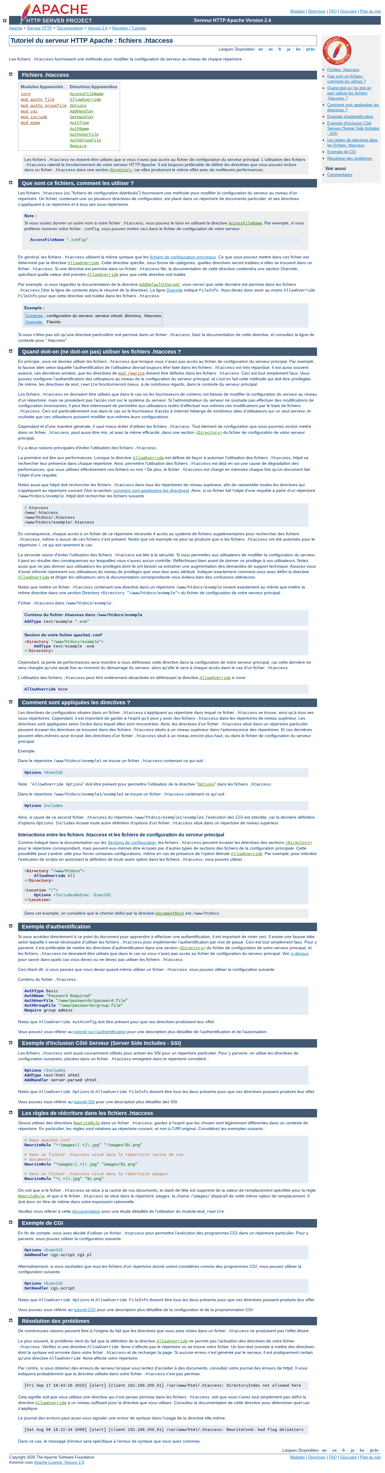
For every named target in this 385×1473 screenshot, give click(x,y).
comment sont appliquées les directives (150, 490)
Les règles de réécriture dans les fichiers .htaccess (352, 142)
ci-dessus (300, 953)
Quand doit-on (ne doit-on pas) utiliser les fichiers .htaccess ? (349, 93)
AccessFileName (86, 93)
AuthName (79, 128)
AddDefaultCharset (159, 284)
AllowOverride (85, 99)
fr (279, 49)
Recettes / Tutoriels (129, 28)
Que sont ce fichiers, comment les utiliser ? (346, 79)
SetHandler (82, 117)
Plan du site (370, 11)
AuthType (79, 122)
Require (78, 146)
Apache (15, 28)
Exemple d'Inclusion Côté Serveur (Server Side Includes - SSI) (353, 128)
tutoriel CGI (85, 1309)
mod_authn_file (37, 99)
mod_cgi (29, 111)
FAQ (333, 11)
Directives (317, 11)
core (25, 93)
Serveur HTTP (39, 28)
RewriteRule (86, 1123)
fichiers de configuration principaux (183, 257)
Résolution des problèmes (349, 158)
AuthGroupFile (85, 140)
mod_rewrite (131, 373)
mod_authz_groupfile (43, 105)
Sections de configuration (132, 842)
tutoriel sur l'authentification (100, 1031)
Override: (34, 322)
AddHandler (82, 111)
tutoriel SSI (84, 1101)
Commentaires (340, 174)
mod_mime (30, 122)
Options (78, 105)
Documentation (70, 28)
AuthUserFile (84, 134)
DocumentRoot (170, 913)
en (260, 49)
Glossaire (348, 11)
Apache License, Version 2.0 (59, 1462)
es (270, 49)
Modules (297, 11)
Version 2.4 (97, 28)
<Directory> (209, 432)
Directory (121, 170)
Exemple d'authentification (350, 116)
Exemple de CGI (341, 152)
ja (288, 49)
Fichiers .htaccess (343, 69)
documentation (86, 1211)
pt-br (310, 49)
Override (174, 290)
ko (298, 49)
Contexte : (35, 315)
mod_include (34, 117)
